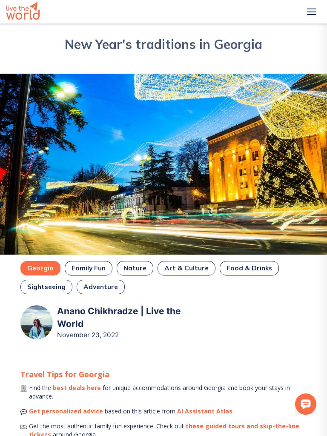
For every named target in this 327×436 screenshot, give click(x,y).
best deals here (77, 388)
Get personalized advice (66, 411)
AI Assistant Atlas (204, 411)
